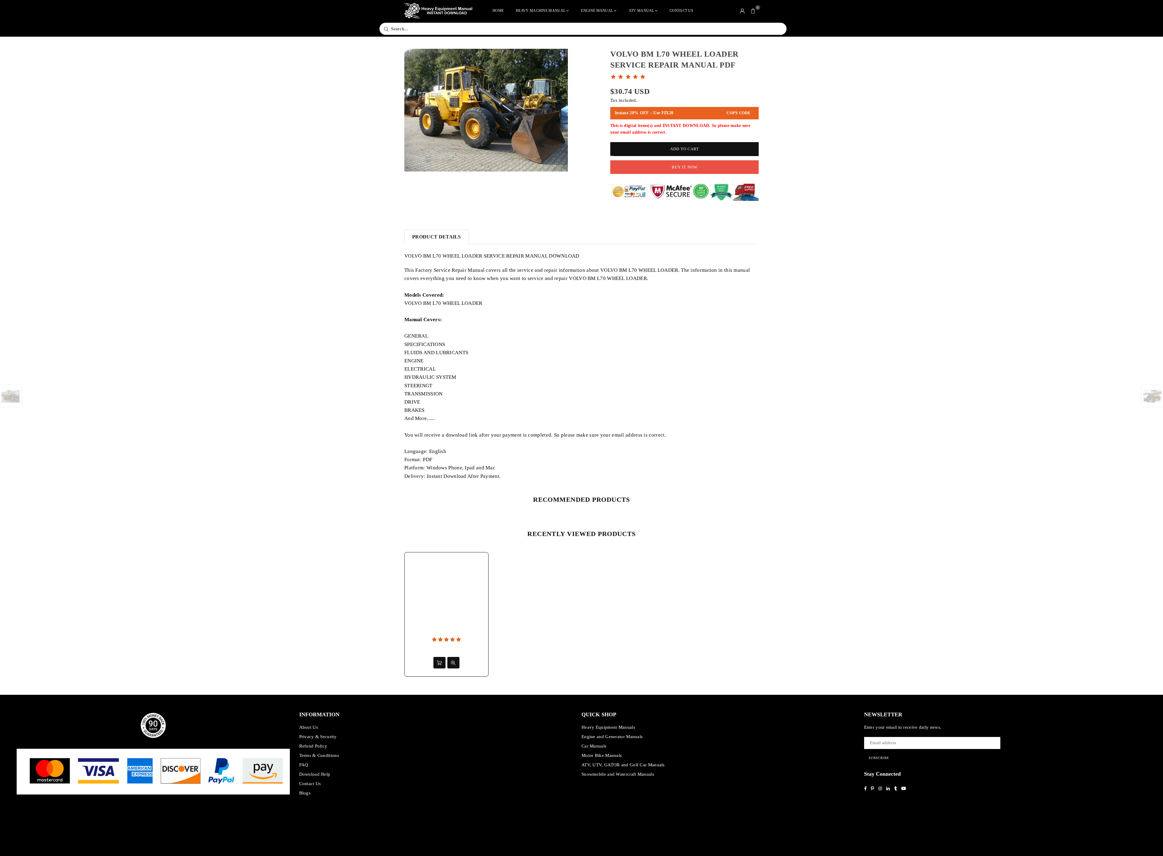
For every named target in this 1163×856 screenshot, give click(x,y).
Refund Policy (313, 746)
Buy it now (684, 167)
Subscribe (879, 758)
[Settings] (742, 10)
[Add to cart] (439, 662)
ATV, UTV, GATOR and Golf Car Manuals (623, 764)
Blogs (305, 793)
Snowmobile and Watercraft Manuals (618, 774)
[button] (753, 10)
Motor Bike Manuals (602, 755)
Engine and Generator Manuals (612, 736)
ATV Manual (641, 10)
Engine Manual (597, 10)
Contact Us (681, 10)
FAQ (303, 764)
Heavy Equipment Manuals (608, 727)
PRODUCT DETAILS (436, 236)
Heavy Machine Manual (540, 10)
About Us (308, 727)
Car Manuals (594, 746)
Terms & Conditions (319, 755)
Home (498, 10)
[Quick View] (453, 662)
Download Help (314, 774)
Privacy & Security (317, 736)
